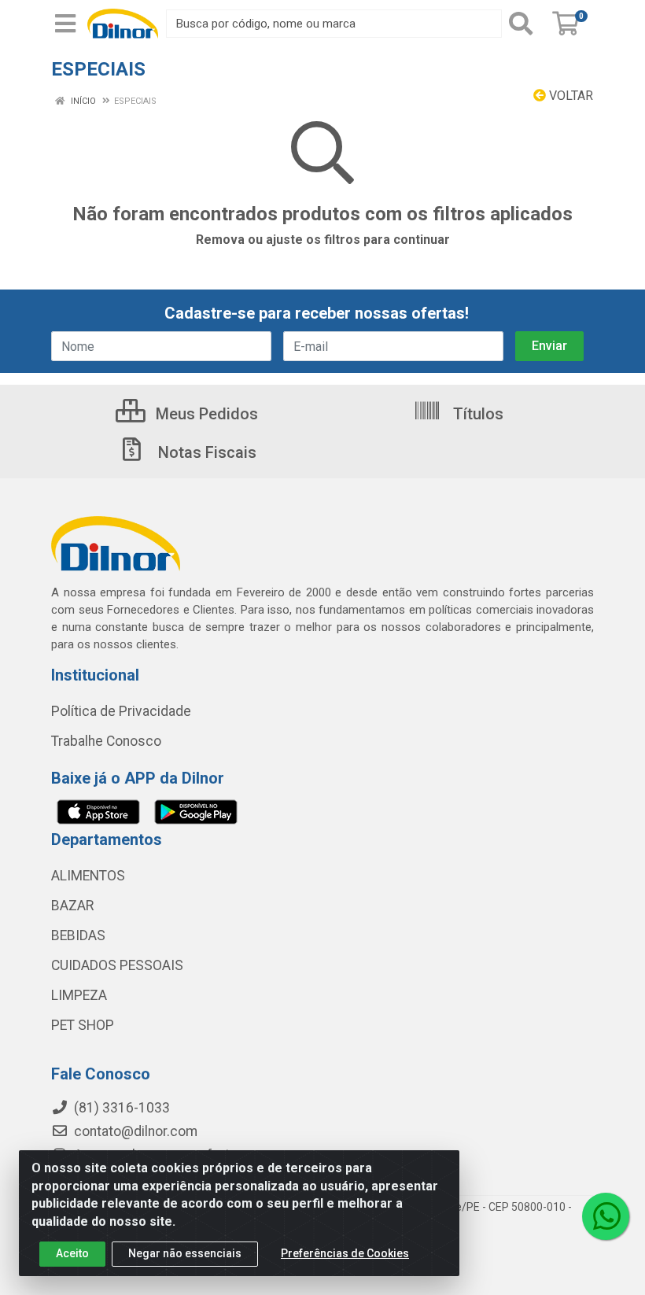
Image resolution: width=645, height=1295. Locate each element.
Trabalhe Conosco (106, 741)
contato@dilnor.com (135, 1131)
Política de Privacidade (121, 711)
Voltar (569, 95)
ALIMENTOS (88, 876)
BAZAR (72, 905)
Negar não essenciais (184, 1253)
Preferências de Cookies (345, 1253)
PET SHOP (82, 1025)
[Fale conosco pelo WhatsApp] (605, 1216)
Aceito (72, 1253)
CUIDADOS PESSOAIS (117, 965)
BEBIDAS (78, 935)
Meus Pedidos (205, 413)
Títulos (476, 413)
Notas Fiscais (205, 452)
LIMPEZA (79, 995)
